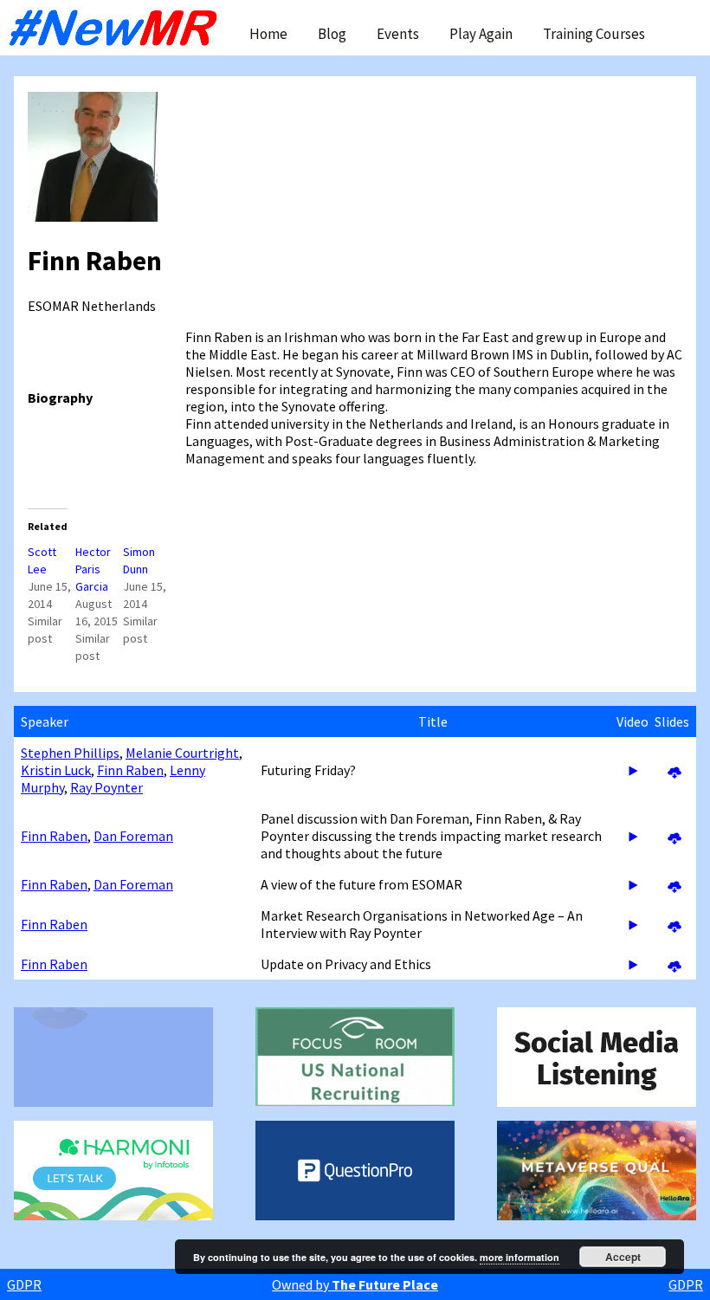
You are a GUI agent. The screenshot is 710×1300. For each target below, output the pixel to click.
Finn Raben (130, 770)
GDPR (24, 1284)
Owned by (355, 1284)
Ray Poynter (106, 787)
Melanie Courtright (182, 752)
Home (268, 33)
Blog (332, 33)
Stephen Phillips (70, 752)
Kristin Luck (56, 770)
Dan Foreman (133, 835)
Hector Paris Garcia (93, 569)
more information (519, 1257)
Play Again (481, 33)
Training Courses (594, 33)
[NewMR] (118, 28)
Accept (623, 1256)
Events (398, 33)
